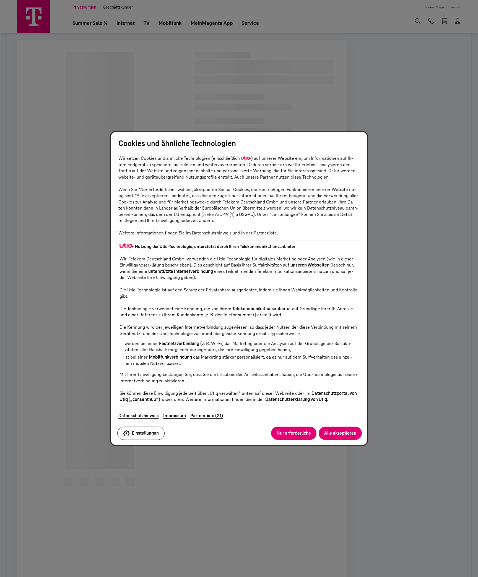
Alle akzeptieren (340, 433)
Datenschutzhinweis (138, 416)
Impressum (174, 416)
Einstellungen (145, 433)
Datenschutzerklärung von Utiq (296, 399)
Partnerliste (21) (206, 416)
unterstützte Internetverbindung (180, 271)
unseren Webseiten (309, 265)
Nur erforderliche (294, 433)
